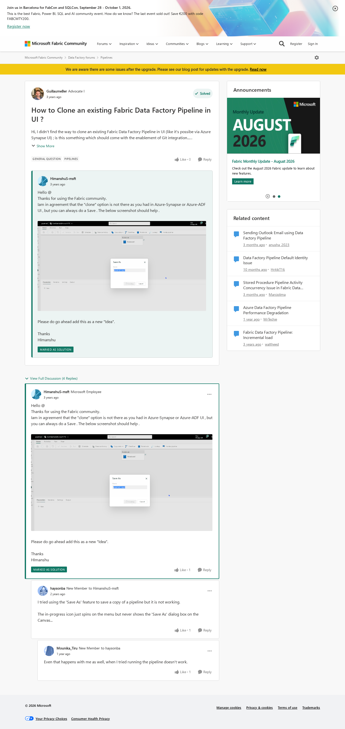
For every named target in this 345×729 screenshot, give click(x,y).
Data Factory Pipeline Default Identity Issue (275, 260)
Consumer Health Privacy (90, 718)
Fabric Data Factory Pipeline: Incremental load (267, 335)
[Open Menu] (316, 57)
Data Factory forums (81, 57)
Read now (258, 69)
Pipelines (106, 57)
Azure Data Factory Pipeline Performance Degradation (267, 310)
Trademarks (311, 707)
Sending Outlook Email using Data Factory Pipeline (273, 235)
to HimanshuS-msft (104, 588)
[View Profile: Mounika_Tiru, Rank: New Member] (49, 651)
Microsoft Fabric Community (44, 57)
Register (296, 43)
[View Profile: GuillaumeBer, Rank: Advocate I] (37, 93)
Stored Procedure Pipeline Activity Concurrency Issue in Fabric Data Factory (273, 285)
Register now (18, 26)
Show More (45, 145)
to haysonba (110, 648)
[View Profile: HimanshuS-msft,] (43, 181)
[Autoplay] (268, 196)
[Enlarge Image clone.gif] (122, 266)
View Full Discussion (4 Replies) (54, 378)
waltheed (272, 344)
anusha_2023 (279, 244)
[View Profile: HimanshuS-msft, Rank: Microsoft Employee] (36, 394)
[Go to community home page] (56, 43)
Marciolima (277, 294)
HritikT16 (278, 269)
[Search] (282, 44)
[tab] (273, 196)
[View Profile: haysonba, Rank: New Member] (43, 591)
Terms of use (287, 707)
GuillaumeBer (56, 91)
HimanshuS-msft (63, 178)
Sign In (313, 43)
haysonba (57, 588)
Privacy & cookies (259, 707)
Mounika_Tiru (67, 648)
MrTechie (270, 319)
